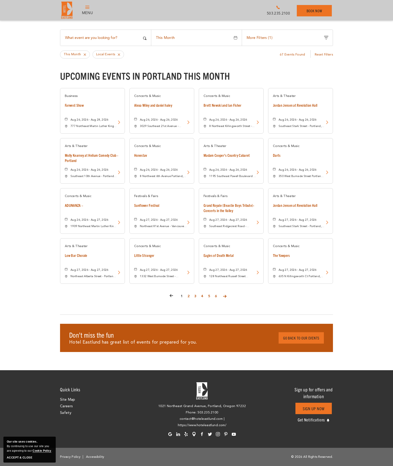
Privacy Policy (70, 456)
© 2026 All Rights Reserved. (312, 456)
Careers (66, 406)
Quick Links (70, 389)
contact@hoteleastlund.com (201, 418)
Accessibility (95, 456)
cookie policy (42, 450)
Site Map (67, 399)
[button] (301, 338)
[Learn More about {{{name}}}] (118, 123)
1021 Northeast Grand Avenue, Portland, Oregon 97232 (202, 406)
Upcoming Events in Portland (145, 75)
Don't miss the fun (91, 335)
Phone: (191, 412)
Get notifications (311, 419)
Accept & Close (19, 457)
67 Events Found (292, 54)
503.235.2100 (278, 13)
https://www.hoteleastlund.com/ (202, 425)
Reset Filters (324, 54)
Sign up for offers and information (314, 393)
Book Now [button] (317, 12)
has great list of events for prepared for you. (133, 342)
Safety (65, 412)
